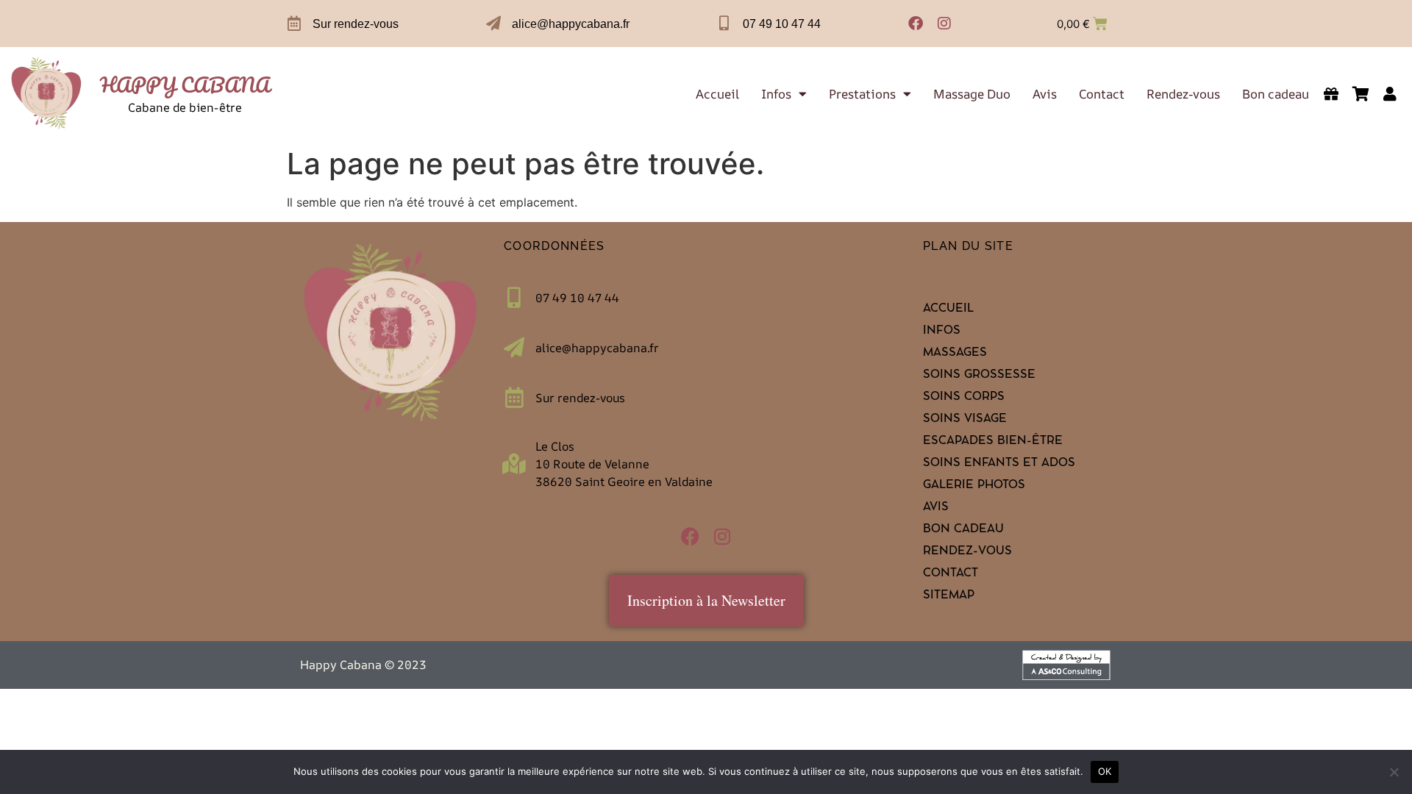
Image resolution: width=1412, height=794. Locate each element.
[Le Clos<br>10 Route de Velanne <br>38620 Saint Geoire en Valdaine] (514, 464)
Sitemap (948, 596)
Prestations (862, 94)
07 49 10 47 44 (782, 24)
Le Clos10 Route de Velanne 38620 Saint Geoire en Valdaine (624, 464)
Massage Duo (971, 94)
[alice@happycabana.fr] (493, 23)
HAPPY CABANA (185, 84)
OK (1105, 771)
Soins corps (964, 397)
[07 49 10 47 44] (724, 23)
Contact (1101, 94)
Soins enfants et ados (999, 464)
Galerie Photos (974, 486)
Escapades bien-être (993, 441)
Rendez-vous (1183, 94)
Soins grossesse (979, 375)
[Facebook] (915, 23)
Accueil (717, 94)
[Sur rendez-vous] (294, 23)
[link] (46, 93)
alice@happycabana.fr (571, 24)
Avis (1045, 94)
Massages (955, 353)
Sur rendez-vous (356, 24)
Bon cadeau (1275, 94)
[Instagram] (944, 23)
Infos (776, 94)
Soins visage (965, 419)
